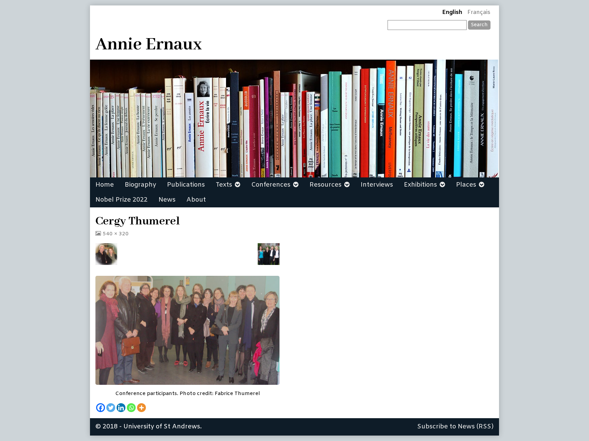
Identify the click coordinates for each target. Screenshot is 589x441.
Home (104, 185)
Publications (186, 185)
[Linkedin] (121, 407)
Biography (140, 185)
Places (466, 185)
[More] (141, 407)
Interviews (377, 185)
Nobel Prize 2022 (121, 200)
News (167, 200)
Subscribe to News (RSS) (455, 427)
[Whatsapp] (131, 407)
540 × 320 (115, 234)
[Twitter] (110, 407)
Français (478, 12)
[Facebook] (100, 407)
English (452, 12)
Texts (224, 185)
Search (479, 24)
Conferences (270, 185)
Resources (325, 185)
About (196, 200)
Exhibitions (420, 185)
